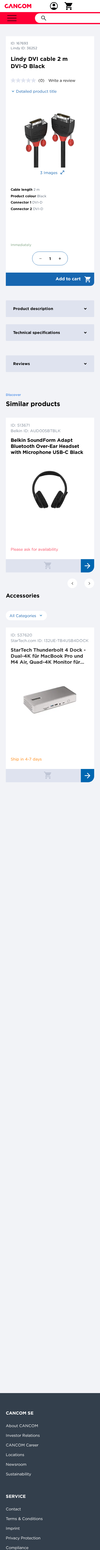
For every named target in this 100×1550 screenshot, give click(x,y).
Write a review (61, 80)
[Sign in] (54, 6)
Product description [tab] (33, 308)
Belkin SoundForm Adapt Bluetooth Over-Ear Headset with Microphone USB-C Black (47, 446)
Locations (15, 1454)
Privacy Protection (23, 1538)
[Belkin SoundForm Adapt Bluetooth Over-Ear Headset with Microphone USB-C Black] (50, 490)
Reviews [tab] (21, 363)
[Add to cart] (47, 565)
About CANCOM (22, 1425)
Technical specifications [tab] (36, 332)
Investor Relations (23, 1435)
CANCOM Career (22, 1445)
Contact (13, 1509)
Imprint (13, 1528)
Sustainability (18, 1474)
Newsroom (16, 1464)
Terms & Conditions (24, 1518)
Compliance (17, 1547)
